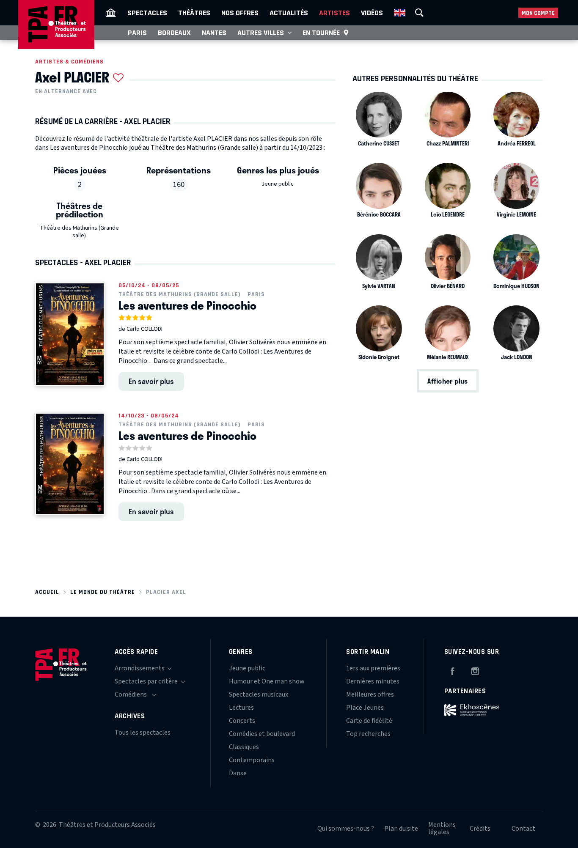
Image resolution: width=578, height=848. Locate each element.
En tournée (321, 32)
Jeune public (277, 184)
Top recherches (368, 733)
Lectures (241, 707)
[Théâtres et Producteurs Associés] (111, 12)
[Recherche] (419, 12)
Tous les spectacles (143, 732)
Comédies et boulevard (262, 733)
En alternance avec (66, 91)
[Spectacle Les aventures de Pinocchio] (70, 334)
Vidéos (372, 12)
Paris (137, 32)
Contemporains (252, 760)
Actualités (289, 12)
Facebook (452, 670)
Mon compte (538, 13)
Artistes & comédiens (69, 61)
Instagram (475, 670)
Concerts (242, 720)
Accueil (47, 592)
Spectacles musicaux (258, 694)
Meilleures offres (370, 694)
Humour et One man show (267, 681)
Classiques (244, 747)
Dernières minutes (372, 681)
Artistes (334, 12)
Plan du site (401, 828)
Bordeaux (174, 32)
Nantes (214, 32)
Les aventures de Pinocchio (187, 305)
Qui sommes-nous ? (345, 828)
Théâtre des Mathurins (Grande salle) (79, 232)
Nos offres (240, 12)
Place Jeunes (365, 707)
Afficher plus (447, 381)
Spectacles (147, 12)
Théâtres (194, 12)
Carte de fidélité (369, 720)
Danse (238, 773)
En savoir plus (151, 381)
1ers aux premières (373, 668)
